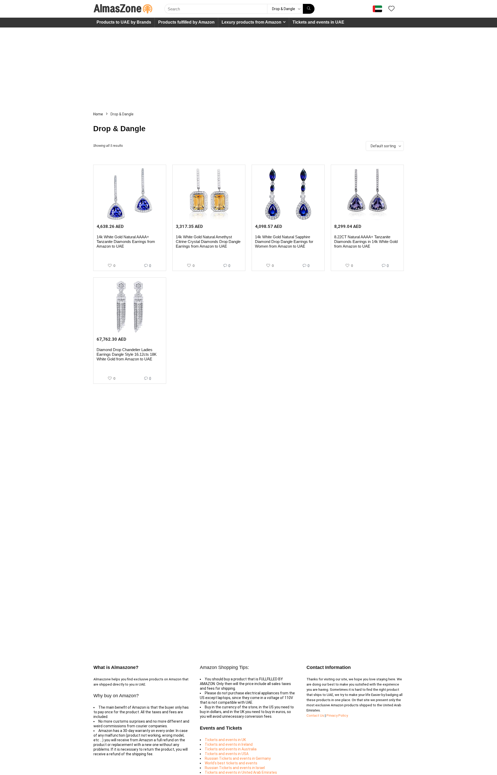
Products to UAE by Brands (124, 22)
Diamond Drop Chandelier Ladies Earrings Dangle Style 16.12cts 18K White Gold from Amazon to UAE (127, 354)
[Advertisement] (248, 66)
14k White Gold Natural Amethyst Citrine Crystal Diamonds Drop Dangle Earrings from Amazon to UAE (208, 241)
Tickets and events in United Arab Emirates (241, 772)
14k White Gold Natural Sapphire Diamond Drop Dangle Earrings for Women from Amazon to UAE (284, 241)
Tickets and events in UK (225, 740)
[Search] (309, 9)
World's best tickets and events (231, 763)
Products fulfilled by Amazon (186, 22)
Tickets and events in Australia (231, 749)
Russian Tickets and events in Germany (238, 758)
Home (98, 114)
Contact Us (315, 715)
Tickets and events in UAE (318, 22)
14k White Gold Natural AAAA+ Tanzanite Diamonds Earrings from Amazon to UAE (126, 241)
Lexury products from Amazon (251, 22)
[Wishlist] (391, 9)
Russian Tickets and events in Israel (235, 768)
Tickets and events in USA (226, 754)
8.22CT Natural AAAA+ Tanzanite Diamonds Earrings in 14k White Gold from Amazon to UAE (366, 241)
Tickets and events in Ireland (229, 744)
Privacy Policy (337, 715)
